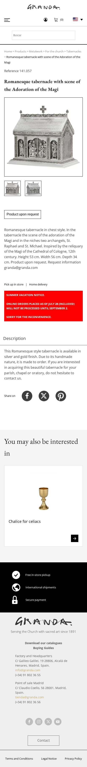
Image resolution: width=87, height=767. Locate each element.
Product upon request (23, 214)
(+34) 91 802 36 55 (28, 675)
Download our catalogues (43, 643)
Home (8, 51)
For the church (54, 51)
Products (20, 51)
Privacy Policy (73, 758)
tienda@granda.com (29, 697)
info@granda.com (27, 670)
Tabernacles (73, 51)
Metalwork (35, 51)
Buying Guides (43, 648)
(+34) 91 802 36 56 (28, 702)
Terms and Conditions (19, 758)
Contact (43, 740)
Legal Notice (49, 758)
